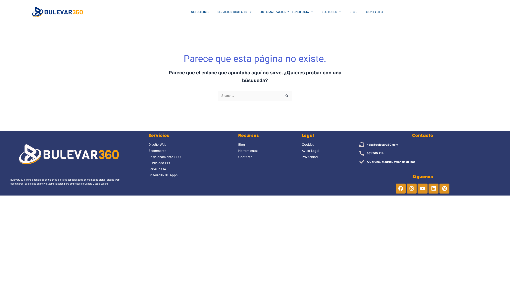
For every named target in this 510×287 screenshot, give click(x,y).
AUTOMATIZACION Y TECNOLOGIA (284, 12)
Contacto (374, 12)
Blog (354, 12)
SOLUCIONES (200, 12)
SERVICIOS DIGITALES (232, 12)
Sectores (329, 12)
